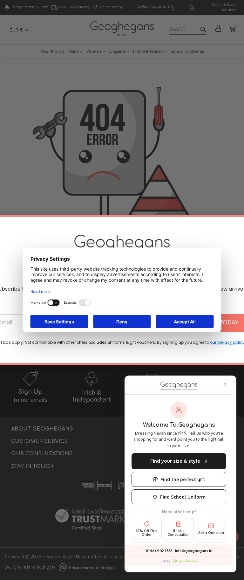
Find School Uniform (183, 497)
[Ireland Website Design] (185, 561)
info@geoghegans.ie (193, 550)
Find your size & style (175, 461)
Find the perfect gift (182, 479)
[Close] (224, 384)
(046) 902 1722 (159, 550)
